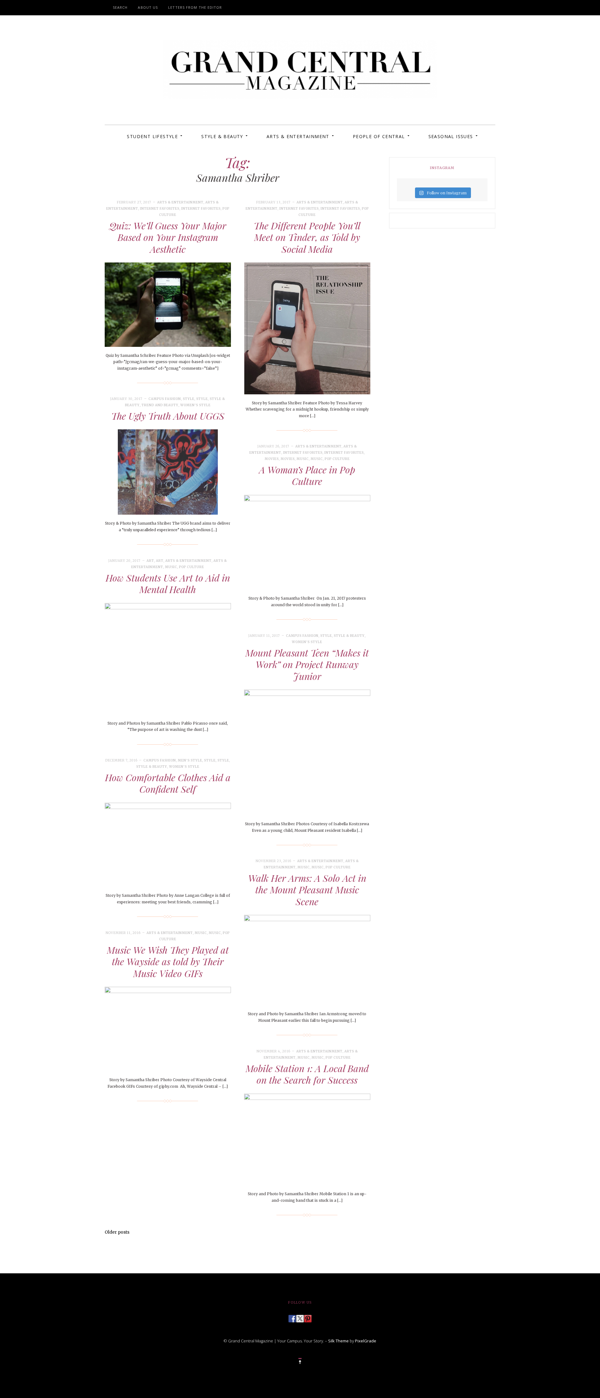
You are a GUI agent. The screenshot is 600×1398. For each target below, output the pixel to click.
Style (188, 399)
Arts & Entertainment (298, 136)
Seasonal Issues (450, 136)
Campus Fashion (164, 399)
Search (120, 7)
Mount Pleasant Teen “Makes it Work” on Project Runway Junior (307, 664)
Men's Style (190, 760)
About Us (148, 7)
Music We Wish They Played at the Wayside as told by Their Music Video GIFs (168, 962)
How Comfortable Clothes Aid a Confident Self (168, 783)
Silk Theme (338, 1341)
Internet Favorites (159, 209)
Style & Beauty (222, 136)
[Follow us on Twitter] (300, 1317)
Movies (272, 459)
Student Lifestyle (152, 136)
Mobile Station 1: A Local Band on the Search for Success (307, 1074)
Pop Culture (337, 459)
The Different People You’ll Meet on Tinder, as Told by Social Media (307, 237)
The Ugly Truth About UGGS (167, 416)
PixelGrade (365, 1341)
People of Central (379, 136)
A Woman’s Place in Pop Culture (307, 475)
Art (150, 561)
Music (303, 459)
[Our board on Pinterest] (308, 1317)
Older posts (117, 1232)
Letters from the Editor (195, 7)
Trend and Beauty (160, 405)
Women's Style (195, 405)
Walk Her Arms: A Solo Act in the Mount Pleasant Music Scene (307, 890)
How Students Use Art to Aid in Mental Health (168, 584)
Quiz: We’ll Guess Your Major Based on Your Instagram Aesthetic (167, 237)
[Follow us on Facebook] (292, 1317)
